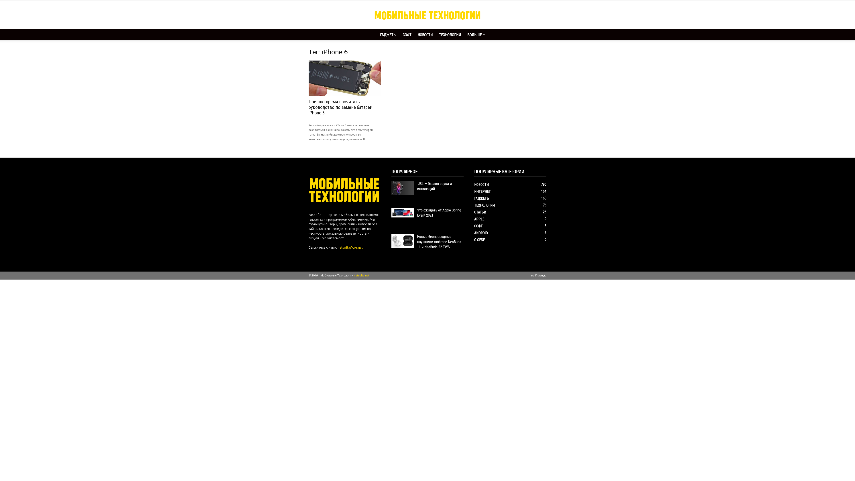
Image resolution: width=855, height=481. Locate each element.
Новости (425, 34)
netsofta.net (361, 275)
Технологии (450, 34)
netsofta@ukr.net (350, 247)
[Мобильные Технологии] (427, 15)
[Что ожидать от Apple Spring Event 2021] (402, 212)
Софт (407, 34)
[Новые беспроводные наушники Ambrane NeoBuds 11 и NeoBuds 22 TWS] (402, 241)
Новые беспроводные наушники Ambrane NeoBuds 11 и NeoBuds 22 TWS (439, 241)
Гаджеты (388, 34)
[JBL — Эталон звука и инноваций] (402, 188)
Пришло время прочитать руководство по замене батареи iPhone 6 (340, 107)
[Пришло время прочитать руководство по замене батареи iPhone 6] (345, 78)
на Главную (538, 275)
